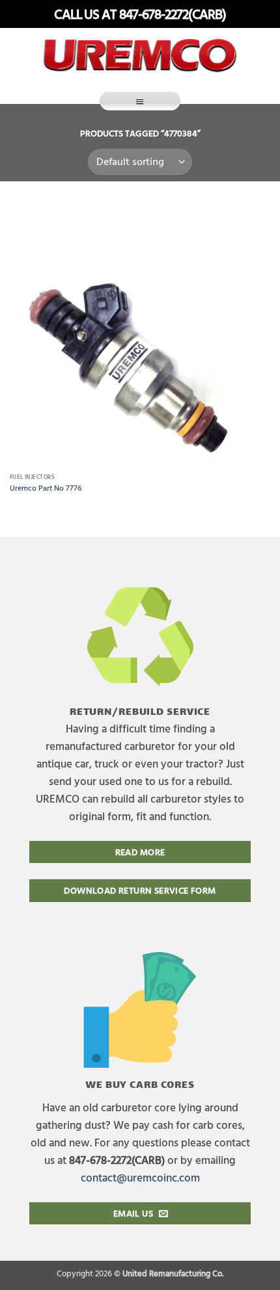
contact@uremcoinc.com (140, 1177)
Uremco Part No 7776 (45, 488)
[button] (140, 101)
